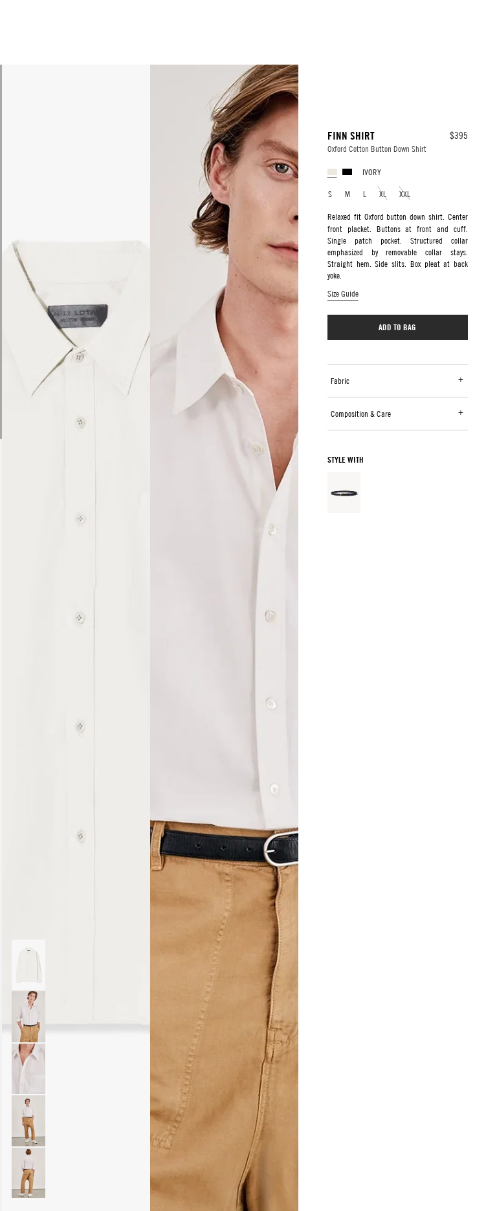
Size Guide (343, 293)
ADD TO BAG (397, 327)
